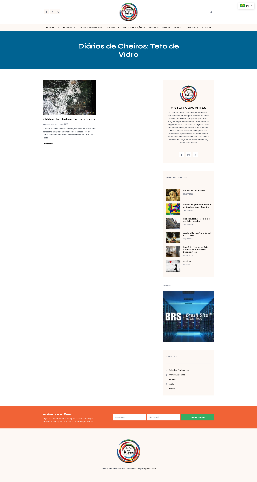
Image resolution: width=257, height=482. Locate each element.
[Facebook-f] (46, 11)
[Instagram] (52, 11)
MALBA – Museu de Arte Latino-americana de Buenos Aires (195, 249)
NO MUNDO (51, 27)
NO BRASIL (68, 27)
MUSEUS (177, 27)
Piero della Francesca (194, 190)
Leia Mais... (49, 143)
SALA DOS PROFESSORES (91, 27)
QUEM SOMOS (192, 27)
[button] (211, 12)
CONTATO (206, 27)
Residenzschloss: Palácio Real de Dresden (196, 220)
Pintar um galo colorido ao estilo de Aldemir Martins (197, 205)
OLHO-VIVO (111, 27)
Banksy (187, 261)
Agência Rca (150, 468)
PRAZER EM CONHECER (159, 27)
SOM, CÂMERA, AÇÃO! (132, 27)
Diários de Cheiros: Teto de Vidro (69, 119)
